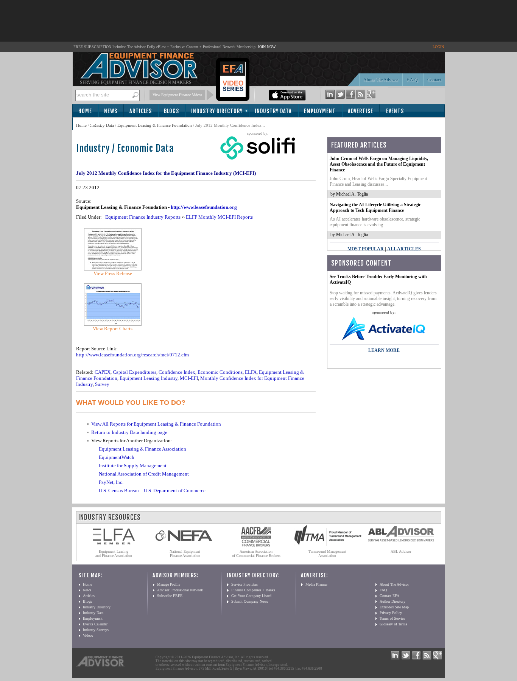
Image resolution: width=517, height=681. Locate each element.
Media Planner (316, 584)
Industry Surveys (96, 630)
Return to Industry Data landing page (129, 432)
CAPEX (103, 372)
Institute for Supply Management (133, 465)
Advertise (360, 111)
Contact (434, 79)
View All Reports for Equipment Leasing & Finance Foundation (156, 424)
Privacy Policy (391, 613)
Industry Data (273, 111)
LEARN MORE (384, 350)
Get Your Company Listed (251, 596)
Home (85, 111)
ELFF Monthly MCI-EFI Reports (219, 217)
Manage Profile (168, 584)
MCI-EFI (189, 378)
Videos (88, 635)
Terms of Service (392, 618)
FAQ (383, 590)
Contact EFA (389, 596)
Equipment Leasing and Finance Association (113, 553)
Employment (320, 111)
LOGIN (438, 47)
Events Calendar (95, 624)
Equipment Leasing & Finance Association (142, 449)
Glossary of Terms (393, 624)
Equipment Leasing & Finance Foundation (154, 125)
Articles (140, 111)
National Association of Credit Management (144, 474)
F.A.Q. (412, 79)
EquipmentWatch (116, 457)
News (110, 111)
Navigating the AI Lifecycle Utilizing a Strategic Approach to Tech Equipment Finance (375, 207)
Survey (102, 384)
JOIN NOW (267, 47)
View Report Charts (112, 328)
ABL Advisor (401, 551)
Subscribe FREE (169, 596)
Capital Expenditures (134, 372)
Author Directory (392, 601)
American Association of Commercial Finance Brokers (256, 553)
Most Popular (365, 249)
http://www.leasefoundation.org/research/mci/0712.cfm (132, 355)
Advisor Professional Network (180, 590)
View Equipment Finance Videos (177, 95)
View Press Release (112, 273)
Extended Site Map (394, 607)
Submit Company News (249, 601)
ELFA (251, 372)
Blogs (171, 111)
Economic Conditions (220, 372)
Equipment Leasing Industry (149, 378)
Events (395, 111)
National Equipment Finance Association (185, 553)
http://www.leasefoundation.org (204, 207)
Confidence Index (177, 372)
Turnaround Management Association (327, 553)
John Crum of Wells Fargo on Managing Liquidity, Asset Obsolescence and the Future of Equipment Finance (379, 164)
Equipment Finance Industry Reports (143, 217)
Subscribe (94, 124)
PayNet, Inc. (111, 482)
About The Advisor (380, 79)
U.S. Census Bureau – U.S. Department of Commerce (152, 490)
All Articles (404, 249)
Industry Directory (217, 111)
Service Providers (244, 584)
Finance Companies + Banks (253, 590)
